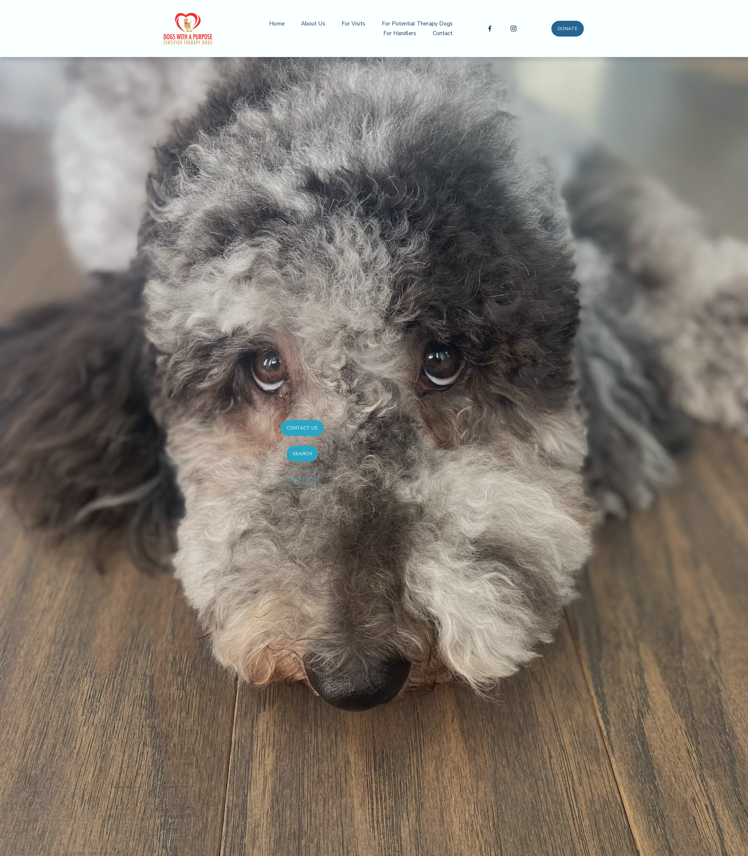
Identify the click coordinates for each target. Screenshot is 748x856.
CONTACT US (302, 428)
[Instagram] (513, 28)
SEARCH (302, 454)
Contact (443, 33)
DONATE (567, 28)
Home (277, 23)
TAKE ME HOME (302, 480)
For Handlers (399, 33)
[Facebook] (490, 28)
